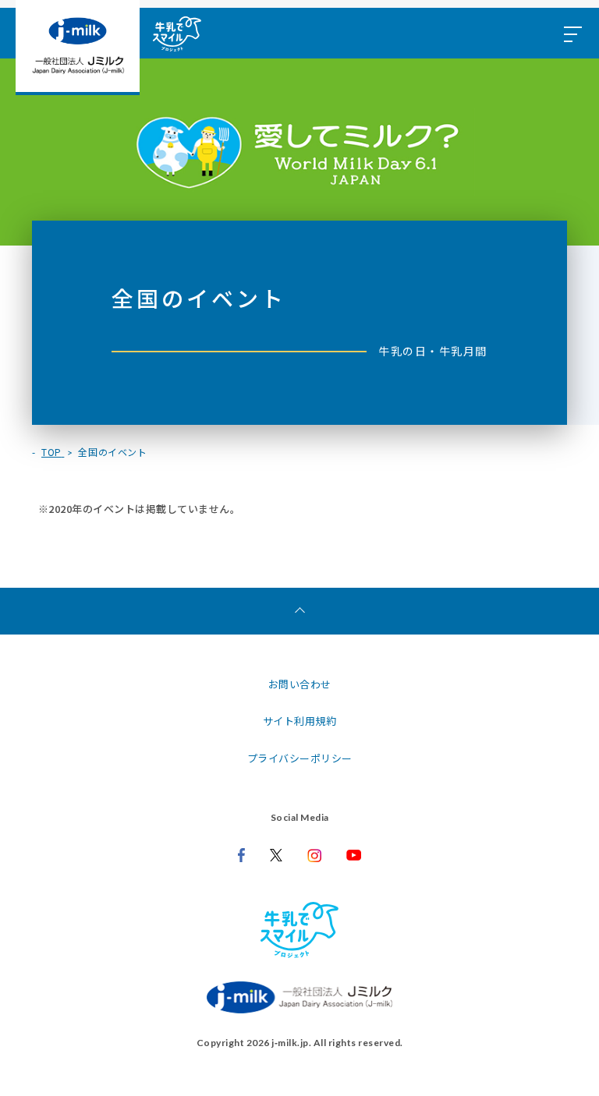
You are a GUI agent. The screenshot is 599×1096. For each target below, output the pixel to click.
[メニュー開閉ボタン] (571, 33)
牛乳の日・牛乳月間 (432, 351)
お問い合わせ (299, 684)
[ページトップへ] (299, 611)
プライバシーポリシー (300, 758)
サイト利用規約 (300, 720)
